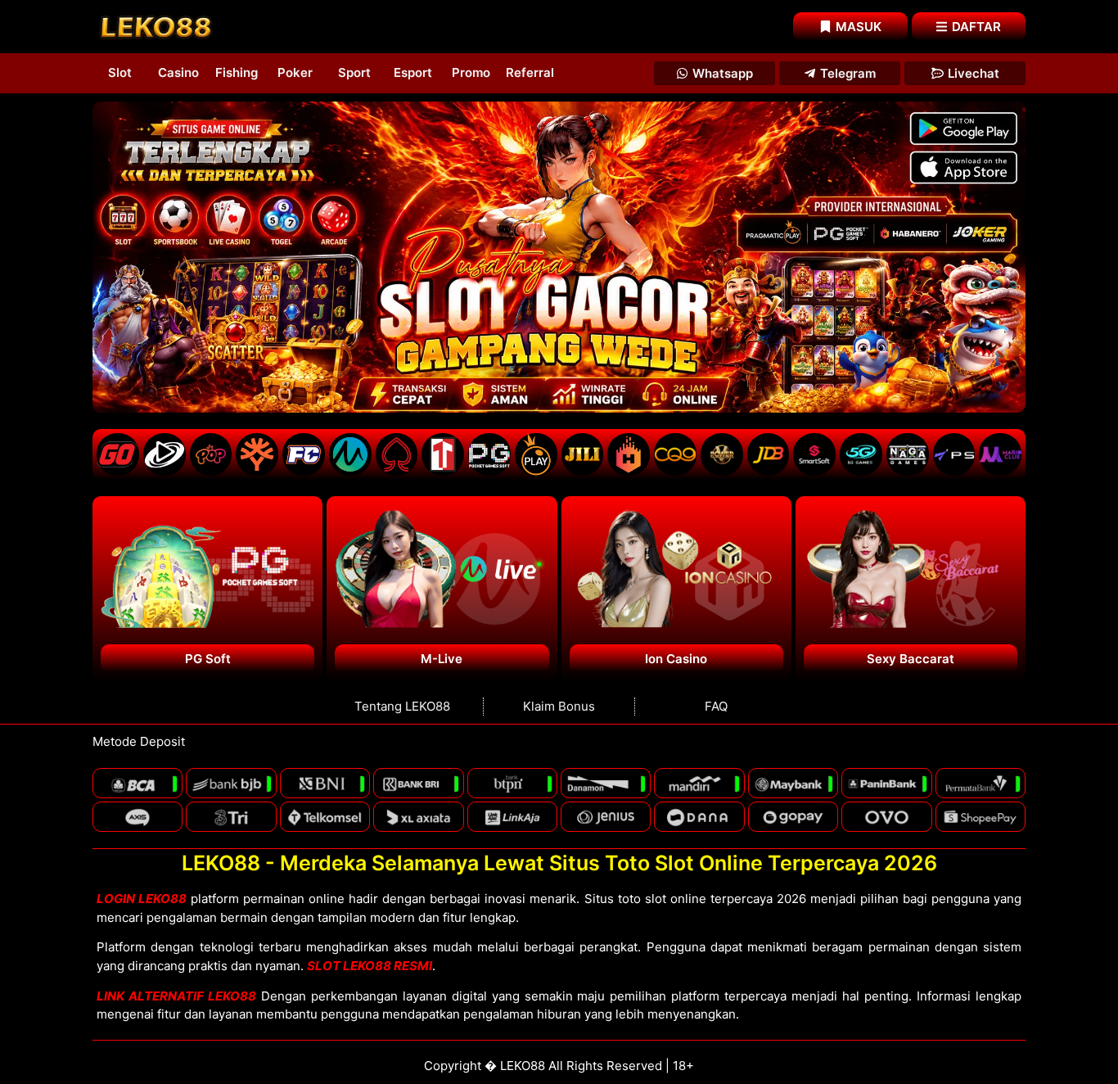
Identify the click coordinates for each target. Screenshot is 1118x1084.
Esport (413, 72)
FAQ (716, 706)
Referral (530, 72)
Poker (295, 72)
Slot (120, 72)
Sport (354, 72)
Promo (471, 72)
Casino (178, 72)
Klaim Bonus (559, 706)
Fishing (236, 72)
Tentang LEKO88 (402, 706)
